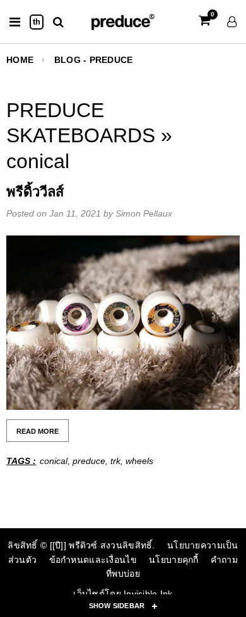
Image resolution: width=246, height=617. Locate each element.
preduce (89, 461)
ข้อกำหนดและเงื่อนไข (93, 560)
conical (53, 461)
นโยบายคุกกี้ (174, 560)
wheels (139, 461)
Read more (37, 431)
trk (115, 461)
